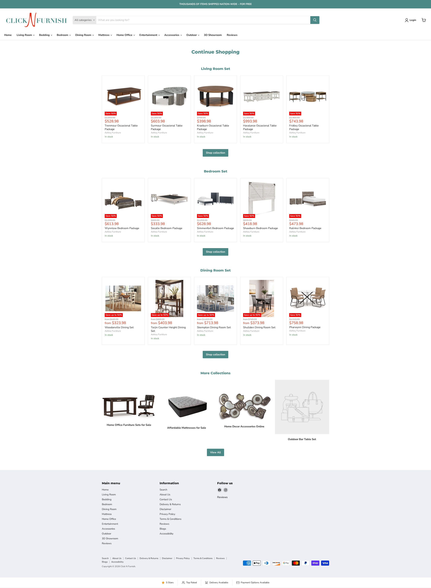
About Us (165, 494)
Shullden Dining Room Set (259, 327)
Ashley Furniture (113, 132)
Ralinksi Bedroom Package (305, 228)
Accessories (172, 35)
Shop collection (215, 153)
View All (215, 452)
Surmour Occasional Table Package (167, 127)
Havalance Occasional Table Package (260, 127)
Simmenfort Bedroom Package (215, 228)
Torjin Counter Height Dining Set (168, 329)
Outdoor (191, 35)
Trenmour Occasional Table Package (121, 127)
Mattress (104, 35)
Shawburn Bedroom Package (260, 228)
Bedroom (63, 35)
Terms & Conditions (170, 519)
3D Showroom (213, 35)
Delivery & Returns (170, 504)
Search (163, 489)
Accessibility (166, 533)
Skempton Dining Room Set (214, 327)
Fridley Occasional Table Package (304, 127)
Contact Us (166, 499)
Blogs (163, 528)
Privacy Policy (167, 514)
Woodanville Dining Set (119, 327)
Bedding (44, 35)
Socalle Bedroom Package (166, 228)
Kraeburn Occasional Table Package (213, 127)
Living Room (25, 35)
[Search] (314, 20)
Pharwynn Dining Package (305, 327)
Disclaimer (165, 509)
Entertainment (148, 35)
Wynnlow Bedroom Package (122, 228)
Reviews (232, 35)
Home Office (125, 35)
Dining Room (83, 35)
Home (8, 35)
